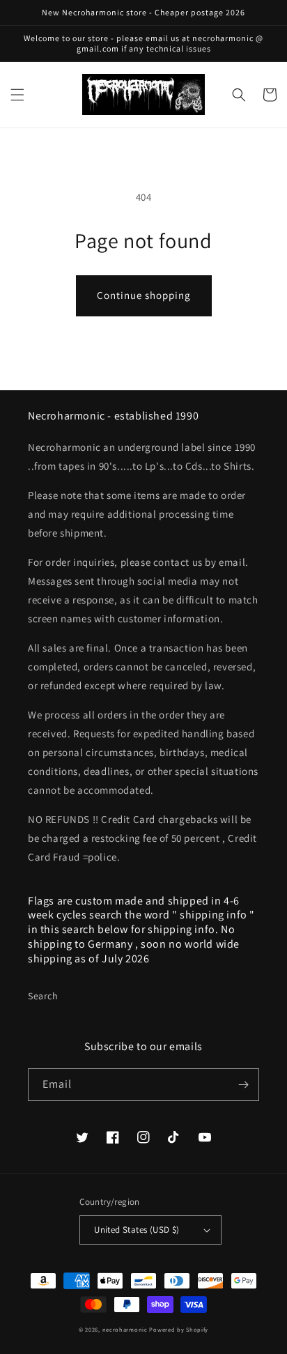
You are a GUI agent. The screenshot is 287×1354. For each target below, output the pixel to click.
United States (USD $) (136, 1230)
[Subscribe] (243, 1084)
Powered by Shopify (178, 1329)
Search (43, 996)
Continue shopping (144, 295)
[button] (17, 94)
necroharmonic (125, 1329)
